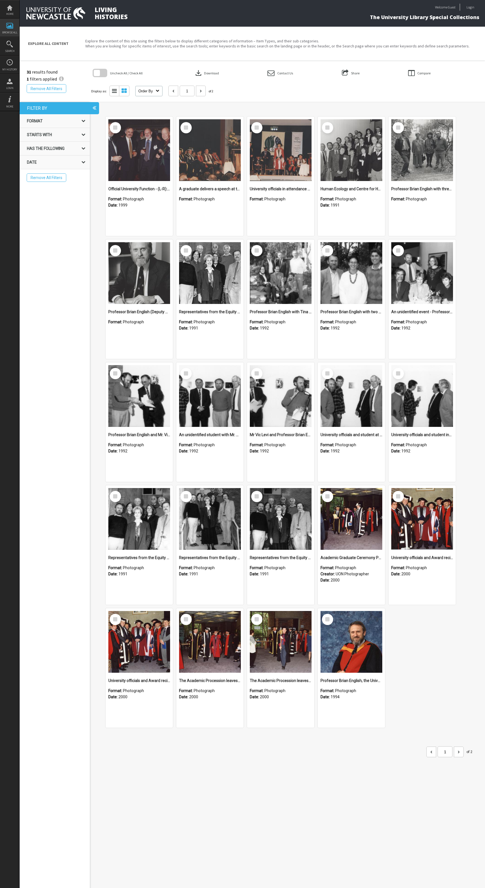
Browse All (9, 32)
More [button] (9, 106)
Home (9, 14)
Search (10, 51)
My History (9, 69)
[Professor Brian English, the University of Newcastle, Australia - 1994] (351, 642)
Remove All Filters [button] (46, 88)
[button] (280, 73)
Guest (452, 7)
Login (9, 88)
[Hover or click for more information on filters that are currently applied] (61, 79)
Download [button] (206, 73)
